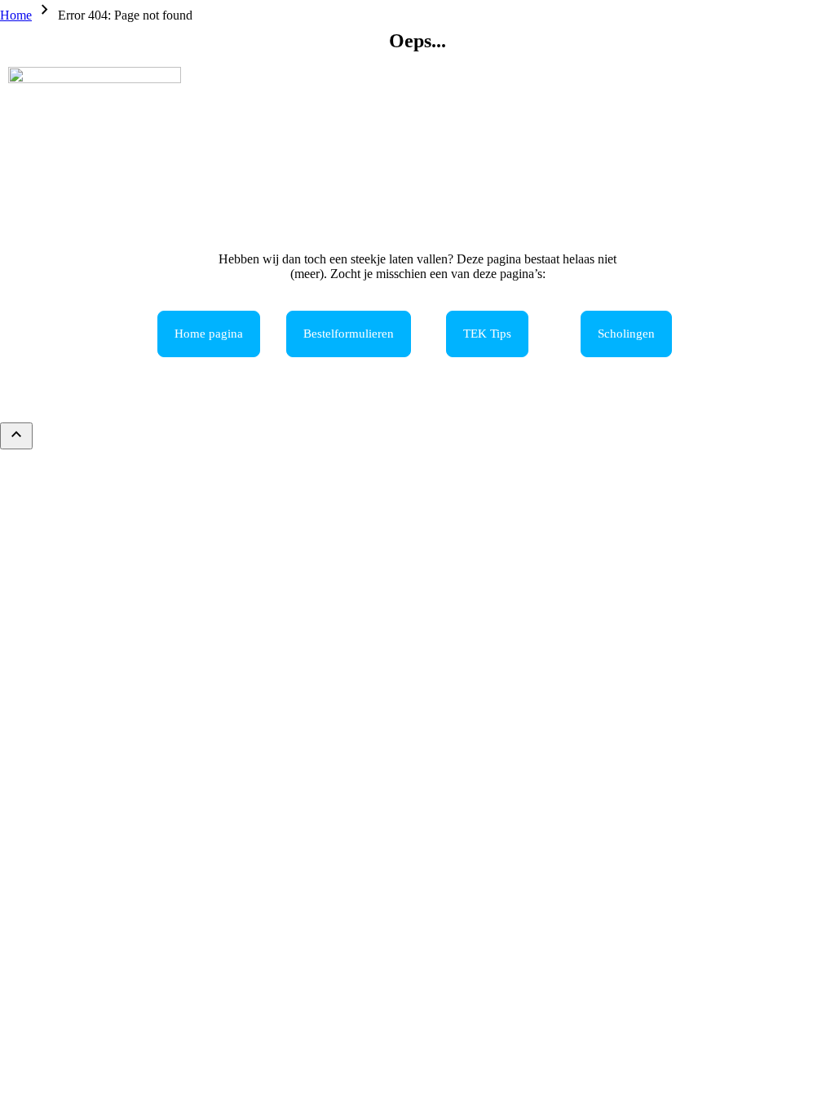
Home (16, 15)
